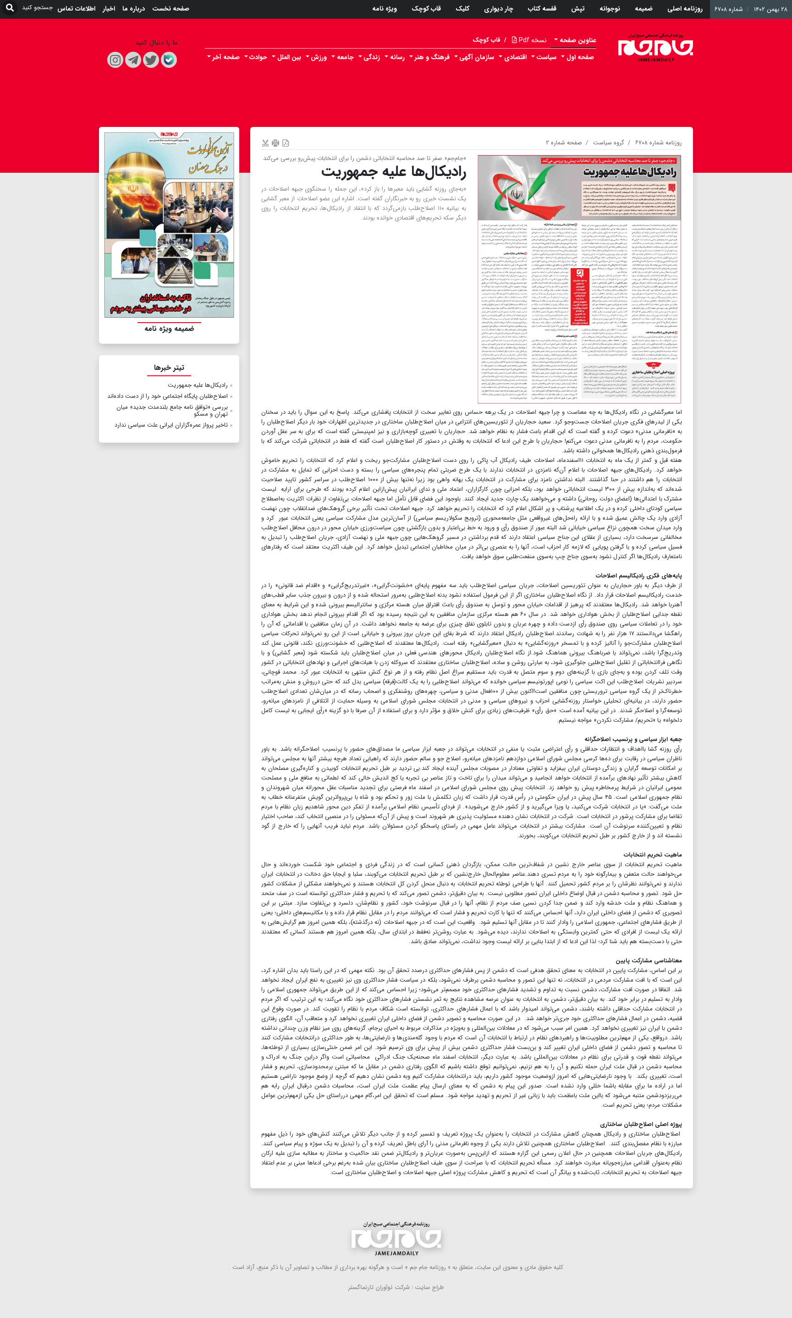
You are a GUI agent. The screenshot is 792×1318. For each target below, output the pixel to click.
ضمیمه (644, 9)
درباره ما (133, 9)
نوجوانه (610, 9)
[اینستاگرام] (115, 60)
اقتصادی (515, 57)
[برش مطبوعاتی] (265, 143)
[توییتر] (151, 60)
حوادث (258, 57)
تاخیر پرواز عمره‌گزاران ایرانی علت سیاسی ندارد (171, 425)
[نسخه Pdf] (285, 143)
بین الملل (289, 57)
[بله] (169, 60)
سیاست (546, 57)
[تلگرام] (133, 60)
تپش (578, 9)
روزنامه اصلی (685, 9)
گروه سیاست (608, 143)
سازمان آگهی (476, 57)
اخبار (109, 9)
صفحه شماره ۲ (564, 143)
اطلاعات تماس (76, 9)
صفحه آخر (226, 57)
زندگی (371, 57)
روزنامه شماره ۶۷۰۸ (658, 143)
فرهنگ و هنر (432, 57)
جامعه (345, 57)
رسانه (397, 57)
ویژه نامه (384, 9)
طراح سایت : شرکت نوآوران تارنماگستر (396, 1287)
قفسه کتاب (542, 9)
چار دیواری (498, 9)
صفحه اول (580, 57)
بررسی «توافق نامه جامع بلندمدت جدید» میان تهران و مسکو (172, 410)
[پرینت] (275, 143)
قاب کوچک (426, 9)
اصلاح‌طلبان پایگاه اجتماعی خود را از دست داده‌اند (167, 396)
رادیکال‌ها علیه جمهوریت (198, 385)
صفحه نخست (170, 9)
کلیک (462, 9)
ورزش (319, 57)
